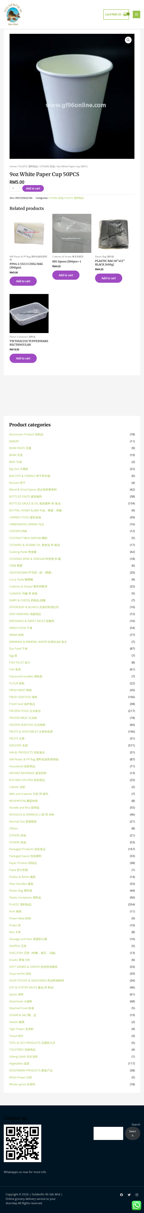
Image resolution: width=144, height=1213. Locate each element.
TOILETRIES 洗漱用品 (22, 1049)
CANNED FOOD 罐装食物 (25, 517)
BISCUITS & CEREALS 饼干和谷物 (29, 476)
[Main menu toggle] (136, 14)
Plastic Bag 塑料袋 (20, 890)
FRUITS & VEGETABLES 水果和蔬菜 (31, 731)
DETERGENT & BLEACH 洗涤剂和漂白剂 (34, 607)
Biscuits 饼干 (17, 483)
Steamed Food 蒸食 (21, 1008)
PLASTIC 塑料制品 (28, 166)
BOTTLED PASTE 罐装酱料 (25, 496)
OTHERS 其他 (47, 166)
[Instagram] (136, 1194)
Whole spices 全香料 (22, 1084)
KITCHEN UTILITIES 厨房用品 (27, 780)
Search (136, 1124)
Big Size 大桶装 (18, 469)
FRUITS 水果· (17, 738)
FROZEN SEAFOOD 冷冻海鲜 (27, 725)
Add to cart (33, 188)
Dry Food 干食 (18, 648)
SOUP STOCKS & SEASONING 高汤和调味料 (36, 980)
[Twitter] (129, 1194)
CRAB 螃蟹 (15, 565)
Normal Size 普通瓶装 (23, 821)
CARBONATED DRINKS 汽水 (26, 524)
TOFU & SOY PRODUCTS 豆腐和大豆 (32, 1043)
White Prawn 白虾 (20, 1077)
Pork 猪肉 (15, 911)
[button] (128, 40)
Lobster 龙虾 (17, 787)
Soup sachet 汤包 (20, 973)
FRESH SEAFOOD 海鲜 (23, 697)
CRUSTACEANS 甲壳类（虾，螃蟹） (31, 572)
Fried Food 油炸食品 (22, 704)
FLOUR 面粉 (17, 683)
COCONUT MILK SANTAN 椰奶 (28, 538)
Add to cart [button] (23, 281)
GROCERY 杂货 (18, 745)
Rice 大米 (15, 932)
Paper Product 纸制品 (23, 863)
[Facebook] (121, 1194)
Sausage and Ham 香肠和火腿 (28, 939)
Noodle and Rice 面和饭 (24, 807)
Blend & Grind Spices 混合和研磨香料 (33, 489)
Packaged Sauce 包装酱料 (25, 856)
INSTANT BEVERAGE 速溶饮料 (27, 773)
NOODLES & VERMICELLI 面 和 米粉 (31, 814)
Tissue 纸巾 (16, 1036)
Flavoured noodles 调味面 (25, 676)
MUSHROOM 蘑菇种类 (23, 801)
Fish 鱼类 (15, 669)
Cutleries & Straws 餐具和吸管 (28, 586)
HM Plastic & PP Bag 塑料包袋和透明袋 (33, 759)
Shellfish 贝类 (17, 946)
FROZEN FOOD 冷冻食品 (25, 711)
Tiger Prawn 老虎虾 (21, 1029)
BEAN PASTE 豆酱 (20, 448)
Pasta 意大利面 (18, 870)
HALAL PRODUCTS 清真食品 (27, 752)
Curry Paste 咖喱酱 (21, 579)
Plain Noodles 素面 (21, 884)
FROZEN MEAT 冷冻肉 (23, 718)
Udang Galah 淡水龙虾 (23, 1056)
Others (13, 828)
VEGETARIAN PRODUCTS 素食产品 (30, 1070)
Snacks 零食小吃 (19, 960)
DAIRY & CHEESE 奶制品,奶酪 (27, 600)
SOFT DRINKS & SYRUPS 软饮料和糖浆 (33, 967)
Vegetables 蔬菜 (19, 1063)
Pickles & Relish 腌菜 (22, 877)
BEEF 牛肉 (15, 462)
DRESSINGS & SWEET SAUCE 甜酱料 (31, 621)
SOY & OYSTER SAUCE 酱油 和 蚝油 (31, 987)
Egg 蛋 (13, 655)
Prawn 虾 (15, 925)
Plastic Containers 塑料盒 (25, 897)
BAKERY (14, 441)
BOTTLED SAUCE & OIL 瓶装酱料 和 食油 (35, 503)
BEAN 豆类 (16, 455)
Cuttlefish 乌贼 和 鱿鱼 (23, 593)
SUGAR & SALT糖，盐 (22, 1015)
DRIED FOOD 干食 (20, 628)
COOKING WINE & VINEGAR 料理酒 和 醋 (35, 559)
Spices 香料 (16, 994)
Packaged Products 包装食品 (27, 849)
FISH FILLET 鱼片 (19, 662)
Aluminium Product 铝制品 (26, 434)
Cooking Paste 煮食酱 (23, 552)
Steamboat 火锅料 (20, 1001)
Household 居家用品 (22, 766)
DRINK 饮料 (16, 635)
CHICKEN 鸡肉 (18, 531)
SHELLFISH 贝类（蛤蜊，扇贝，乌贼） (33, 953)
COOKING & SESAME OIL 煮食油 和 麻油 (34, 545)
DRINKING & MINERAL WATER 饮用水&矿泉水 (38, 642)
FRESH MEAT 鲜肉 (20, 690)
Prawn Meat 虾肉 (20, 918)
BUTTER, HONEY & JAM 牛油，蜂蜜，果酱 (35, 510)
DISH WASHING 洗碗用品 (25, 614)
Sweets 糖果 (17, 1022)
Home (13, 166)
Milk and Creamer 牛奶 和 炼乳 (28, 794)
